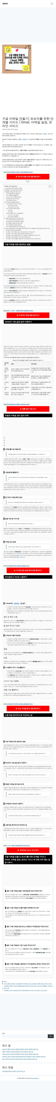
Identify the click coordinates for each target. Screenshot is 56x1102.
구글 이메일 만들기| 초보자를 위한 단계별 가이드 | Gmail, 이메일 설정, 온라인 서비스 (28, 983)
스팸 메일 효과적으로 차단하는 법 (14, 218)
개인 (28, 295)
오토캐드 (13, 310)
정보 (5, 981)
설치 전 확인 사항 (13, 205)
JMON (5, 4)
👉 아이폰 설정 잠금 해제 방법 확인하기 (28, 570)
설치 (17, 555)
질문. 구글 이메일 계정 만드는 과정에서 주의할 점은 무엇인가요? (24, 235)
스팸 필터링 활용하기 (13, 195)
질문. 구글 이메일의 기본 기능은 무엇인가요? (19, 237)
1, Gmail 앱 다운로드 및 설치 (15, 204)
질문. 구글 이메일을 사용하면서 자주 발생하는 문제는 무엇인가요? (24, 238)
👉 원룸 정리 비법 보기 (28, 409)
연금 (9, 845)
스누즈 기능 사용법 (14, 215)
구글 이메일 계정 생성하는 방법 (14, 188)
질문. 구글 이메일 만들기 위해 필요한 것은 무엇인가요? (21, 232)
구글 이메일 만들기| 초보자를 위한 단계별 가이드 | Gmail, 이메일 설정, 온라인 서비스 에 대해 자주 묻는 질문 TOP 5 (28, 229)
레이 (10, 608)
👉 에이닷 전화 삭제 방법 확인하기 (28, 177)
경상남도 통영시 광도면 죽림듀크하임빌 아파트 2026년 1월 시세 (20, 1049)
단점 (12, 211)
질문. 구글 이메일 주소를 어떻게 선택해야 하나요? (20, 233)
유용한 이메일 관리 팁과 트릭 (13, 192)
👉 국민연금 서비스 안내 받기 (28, 850)
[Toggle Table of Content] (49, 186)
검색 (3, 1033)
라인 (45, 134)
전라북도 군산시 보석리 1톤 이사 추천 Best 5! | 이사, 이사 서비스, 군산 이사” (25, 990)
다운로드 (16, 603)
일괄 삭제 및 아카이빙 (13, 198)
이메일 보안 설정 (12, 200)
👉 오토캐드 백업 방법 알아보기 (28, 315)
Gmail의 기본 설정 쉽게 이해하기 (14, 190)
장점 (11, 210)
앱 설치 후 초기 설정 (14, 207)
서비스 (24, 139)
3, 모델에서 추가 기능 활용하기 (16, 213)
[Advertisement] (28, 25)
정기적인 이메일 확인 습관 (14, 197)
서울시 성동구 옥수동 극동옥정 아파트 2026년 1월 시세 (17, 1051)
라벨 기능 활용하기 (15, 216)
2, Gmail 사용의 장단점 (14, 208)
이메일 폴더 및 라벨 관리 (14, 193)
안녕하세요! (5, 1071)
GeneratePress (35, 1078)
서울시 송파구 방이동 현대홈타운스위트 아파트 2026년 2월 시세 (20, 1054)
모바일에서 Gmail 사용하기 (13, 202)
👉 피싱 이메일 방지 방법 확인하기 (28, 708)
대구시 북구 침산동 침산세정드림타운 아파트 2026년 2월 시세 (19, 1059)
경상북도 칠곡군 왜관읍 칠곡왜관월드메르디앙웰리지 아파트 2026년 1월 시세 (24, 1056)
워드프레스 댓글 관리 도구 (17, 1071)
